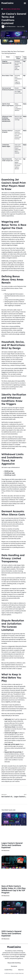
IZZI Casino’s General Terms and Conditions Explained (11, 933)
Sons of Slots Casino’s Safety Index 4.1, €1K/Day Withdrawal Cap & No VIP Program (13, 889)
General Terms (7, 9)
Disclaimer (14, 966)
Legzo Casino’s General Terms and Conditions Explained (12, 845)
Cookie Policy (8, 969)
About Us (21, 969)
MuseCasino (7, 3)
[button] (25, 3)
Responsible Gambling (14, 963)
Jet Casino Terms (15, 9)
